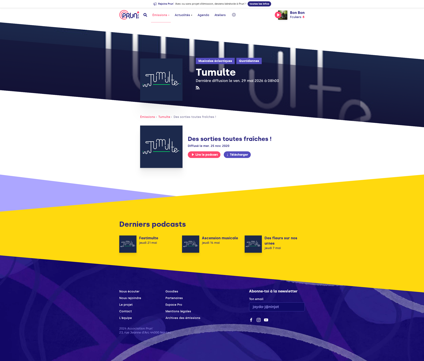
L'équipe (125, 318)
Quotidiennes (249, 61)
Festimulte (148, 238)
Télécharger (239, 154)
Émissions (159, 15)
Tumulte (164, 117)
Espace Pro (173, 305)
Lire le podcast (206, 154)
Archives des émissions (182, 318)
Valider (293, 307)
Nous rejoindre (130, 298)
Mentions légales (178, 311)
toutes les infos (259, 3)
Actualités (182, 15)
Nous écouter (129, 291)
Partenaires (174, 298)
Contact (125, 311)
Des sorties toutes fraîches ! (195, 117)
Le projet (126, 305)
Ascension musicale (220, 238)
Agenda (203, 15)
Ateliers (220, 15)
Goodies (171, 291)
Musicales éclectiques (215, 61)
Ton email (256, 299)
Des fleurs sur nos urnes (281, 241)
